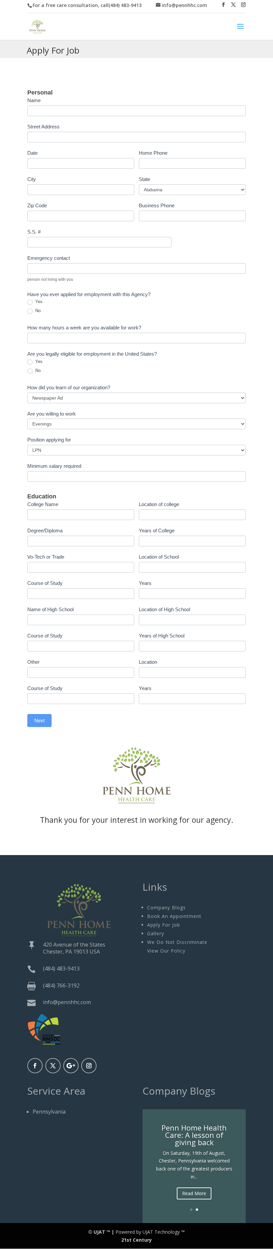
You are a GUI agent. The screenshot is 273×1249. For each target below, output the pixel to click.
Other (33, 662)
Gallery (155, 933)
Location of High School (164, 609)
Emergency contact (48, 258)
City (31, 179)
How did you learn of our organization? (68, 387)
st (129, 1240)
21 (124, 1240)
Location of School (159, 557)
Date (32, 153)
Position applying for (49, 440)
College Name (42, 504)
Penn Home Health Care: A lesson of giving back (194, 1135)
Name (34, 100)
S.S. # (34, 232)
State (144, 179)
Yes (38, 301)
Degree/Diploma (45, 530)
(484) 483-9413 (61, 968)
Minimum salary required (54, 466)
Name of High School (50, 609)
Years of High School (161, 635)
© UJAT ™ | (101, 1232)
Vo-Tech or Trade (45, 557)
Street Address (43, 126)
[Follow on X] (53, 1065)
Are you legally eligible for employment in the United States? (92, 354)
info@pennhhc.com (67, 1002)
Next (39, 720)
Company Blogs (166, 907)
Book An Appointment (174, 916)
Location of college (159, 504)
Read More (194, 1193)
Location (148, 662)
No (37, 310)
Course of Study (45, 583)
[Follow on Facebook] (35, 1065)
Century (142, 1240)
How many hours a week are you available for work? (84, 327)
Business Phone (156, 205)
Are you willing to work (51, 414)
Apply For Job (163, 925)
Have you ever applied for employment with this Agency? (88, 294)
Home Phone (153, 153)
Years (145, 583)
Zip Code (37, 205)
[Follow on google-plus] (71, 1065)
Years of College (156, 530)
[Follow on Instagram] (89, 1065)
